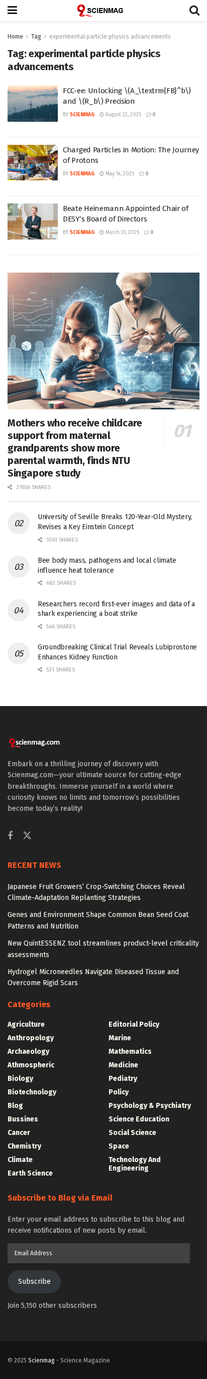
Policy (119, 1092)
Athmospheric (31, 1065)
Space (119, 1146)
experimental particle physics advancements (110, 36)
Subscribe (34, 1281)
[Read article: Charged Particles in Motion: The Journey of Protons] (33, 163)
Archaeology (28, 1051)
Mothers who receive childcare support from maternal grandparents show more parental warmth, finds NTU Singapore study (75, 448)
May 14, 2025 (119, 174)
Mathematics (130, 1051)
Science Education (139, 1119)
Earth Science (30, 1173)
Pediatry (123, 1078)
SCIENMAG (82, 115)
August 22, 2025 (122, 115)
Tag (36, 36)
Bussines (23, 1119)
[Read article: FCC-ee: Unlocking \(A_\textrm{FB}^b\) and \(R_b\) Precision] (33, 104)
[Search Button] (194, 10)
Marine (120, 1038)
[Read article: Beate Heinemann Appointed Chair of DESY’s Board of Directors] (33, 221)
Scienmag (41, 1360)
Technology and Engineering (135, 1164)
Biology (20, 1078)
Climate (20, 1160)
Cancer (19, 1132)
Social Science (132, 1132)
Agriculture (26, 1024)
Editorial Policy (134, 1024)
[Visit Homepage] (103, 10)
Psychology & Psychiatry (150, 1105)
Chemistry (24, 1146)
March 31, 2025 (121, 232)
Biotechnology (32, 1092)
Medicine (123, 1065)
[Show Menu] (12, 10)
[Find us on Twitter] (27, 836)
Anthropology (31, 1038)
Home (15, 36)
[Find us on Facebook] (10, 836)
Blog (15, 1105)
